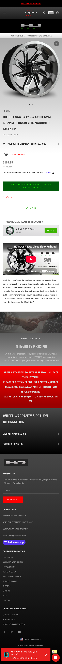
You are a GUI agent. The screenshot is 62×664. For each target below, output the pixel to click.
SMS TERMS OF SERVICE (12, 576)
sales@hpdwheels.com (17, 535)
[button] (51, 12)
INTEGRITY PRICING (10, 581)
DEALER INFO (8, 557)
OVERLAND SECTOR (10, 615)
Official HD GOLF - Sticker (25, 229)
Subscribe (13, 500)
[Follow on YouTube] (19, 632)
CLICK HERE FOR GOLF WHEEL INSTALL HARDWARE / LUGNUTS (31, 186)
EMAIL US (6, 591)
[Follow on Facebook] (4, 632)
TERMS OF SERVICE (10, 572)
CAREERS (6, 600)
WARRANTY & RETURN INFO (13, 562)
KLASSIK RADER (9, 619)
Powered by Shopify (37, 645)
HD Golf (7, 111)
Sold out (31, 208)
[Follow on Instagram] (11, 632)
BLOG (5, 595)
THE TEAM (6, 586)
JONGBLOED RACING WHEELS (14, 624)
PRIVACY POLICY (8, 567)
